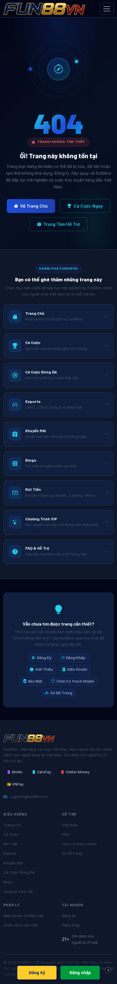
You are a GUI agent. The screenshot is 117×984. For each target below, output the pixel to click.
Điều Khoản (77, 669)
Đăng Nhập (75, 658)
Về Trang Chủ (34, 206)
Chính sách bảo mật (20, 925)
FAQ (65, 834)
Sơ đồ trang (72, 853)
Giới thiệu (70, 825)
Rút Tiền (10, 844)
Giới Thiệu (44, 669)
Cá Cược (11, 834)
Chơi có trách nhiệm (79, 844)
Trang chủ (12, 825)
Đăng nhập (71, 925)
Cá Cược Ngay (88, 206)
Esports (9, 853)
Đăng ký (69, 916)
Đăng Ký (44, 658)
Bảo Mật (35, 681)
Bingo (8, 882)
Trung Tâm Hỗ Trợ (61, 224)
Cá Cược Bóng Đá (19, 872)
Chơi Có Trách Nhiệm (75, 681)
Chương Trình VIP (18, 892)
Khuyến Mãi (13, 863)
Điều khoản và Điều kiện (23, 916)
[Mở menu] (107, 9)
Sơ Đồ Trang (61, 693)
